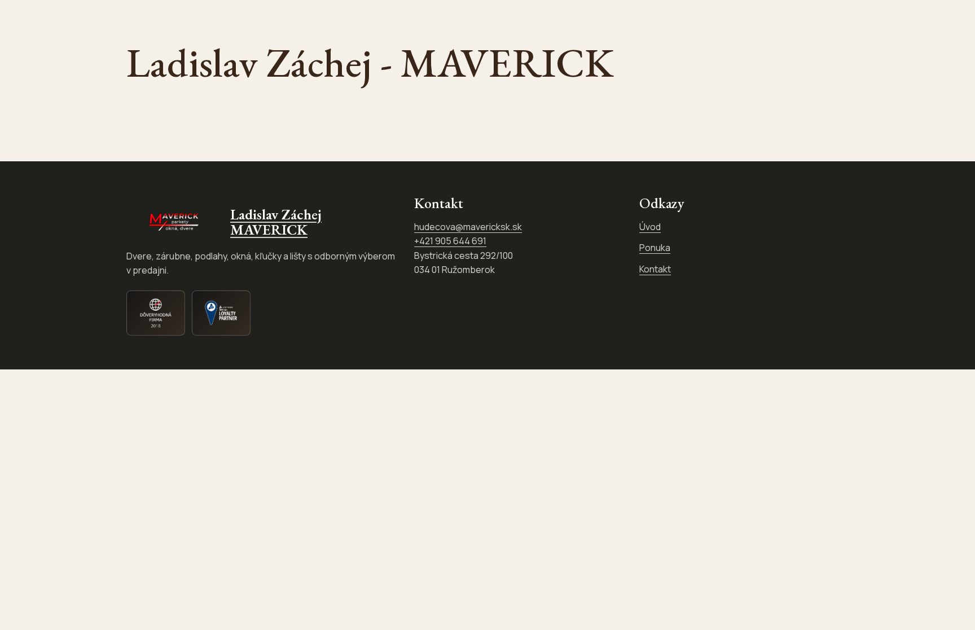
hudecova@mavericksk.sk (468, 227)
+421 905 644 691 (450, 241)
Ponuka (654, 247)
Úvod (650, 227)
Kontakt (655, 269)
